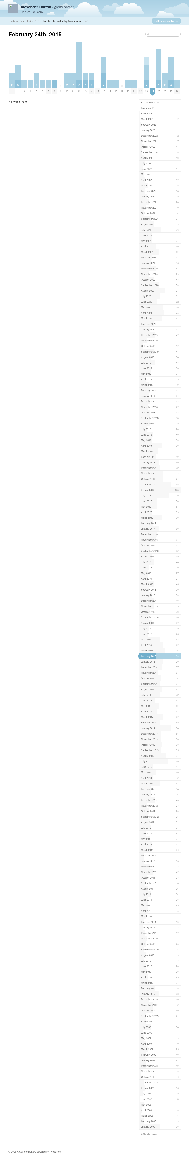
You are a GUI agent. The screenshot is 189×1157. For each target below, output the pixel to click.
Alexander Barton (26, 1151)
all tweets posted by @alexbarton (63, 21)
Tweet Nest (55, 1151)
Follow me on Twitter (166, 21)
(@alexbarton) (48, 6)
